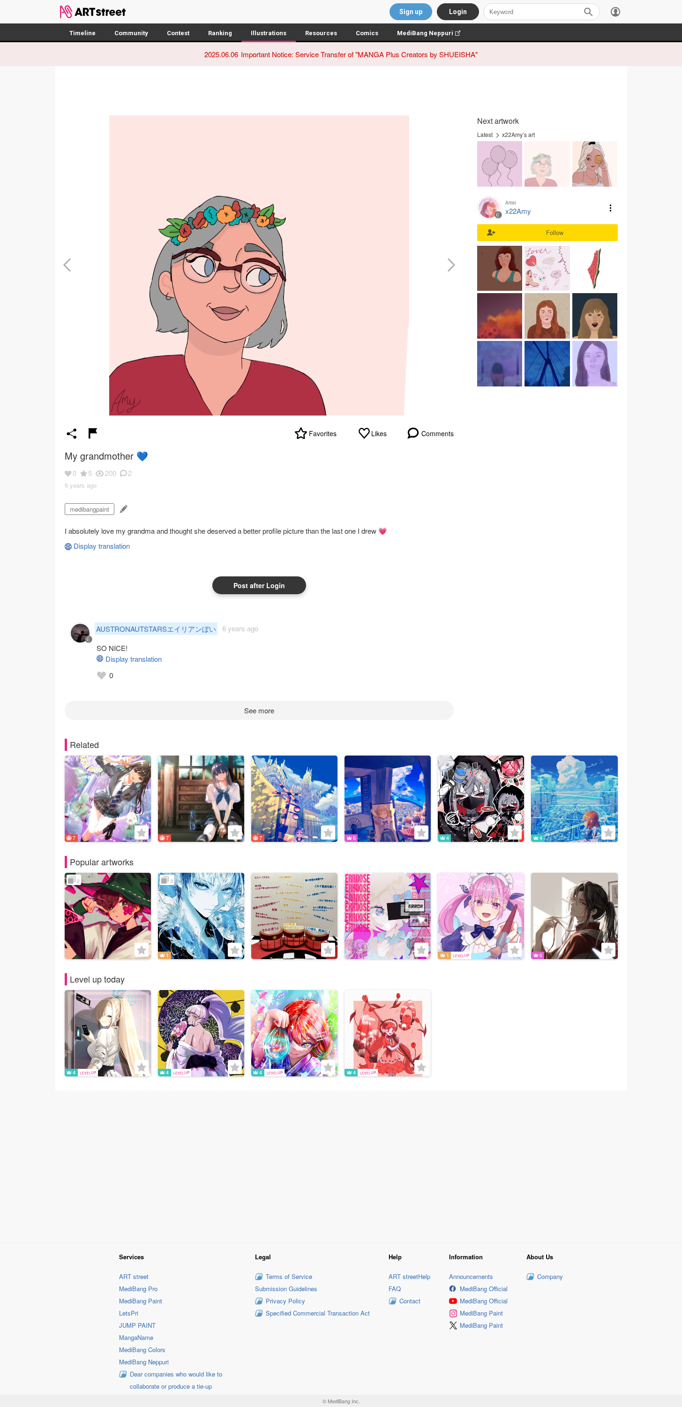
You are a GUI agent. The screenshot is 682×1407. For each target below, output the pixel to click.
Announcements (471, 1276)
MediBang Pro (138, 1288)
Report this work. (93, 433)
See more (259, 710)
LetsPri (128, 1313)
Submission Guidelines (286, 1288)
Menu (611, 208)
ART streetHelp (409, 1276)
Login (458, 11)
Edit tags (122, 509)
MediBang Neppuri (433, 33)
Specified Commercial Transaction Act (318, 1313)
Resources (321, 33)
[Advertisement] (341, 1165)
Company (550, 1276)
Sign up (410, 11)
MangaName (136, 1337)
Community (131, 33)
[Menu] (615, 12)
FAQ (395, 1288)
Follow (554, 232)
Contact (409, 1300)
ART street (134, 1276)
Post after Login (259, 585)
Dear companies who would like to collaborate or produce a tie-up (176, 1380)
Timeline (82, 33)
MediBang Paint (140, 1300)
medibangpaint (89, 509)
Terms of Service (289, 1276)
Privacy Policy (285, 1300)
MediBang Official (484, 1288)
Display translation (102, 546)
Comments (437, 433)
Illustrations (268, 33)
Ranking (220, 33)
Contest (178, 33)
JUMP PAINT (137, 1325)
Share (72, 433)
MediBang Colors (142, 1349)
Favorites (323, 433)
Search (588, 11)
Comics (367, 33)
